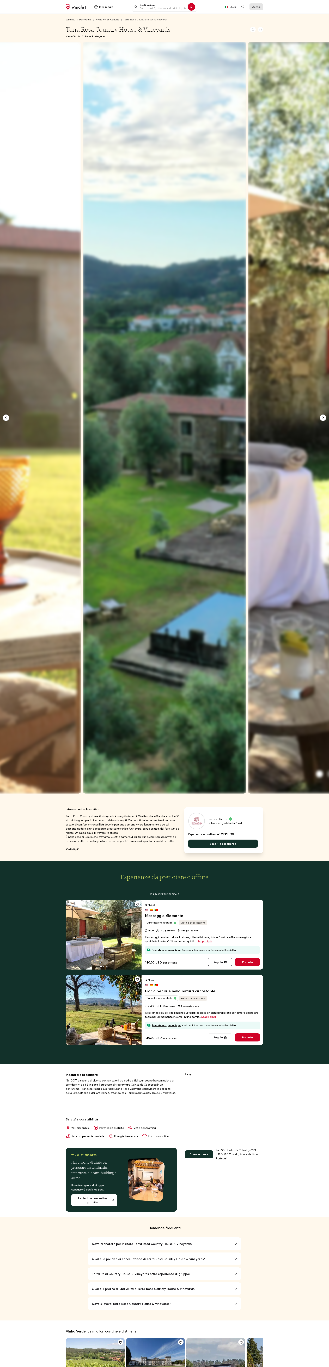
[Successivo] (323, 417)
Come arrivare (199, 1154)
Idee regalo (106, 7)
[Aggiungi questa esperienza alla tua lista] (137, 904)
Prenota (247, 962)
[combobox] (163, 7)
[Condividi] (253, 29)
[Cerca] (191, 7)
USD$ (233, 6)
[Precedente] (6, 417)
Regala (218, 962)
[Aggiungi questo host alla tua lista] (260, 29)
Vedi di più (72, 849)
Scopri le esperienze (223, 843)
